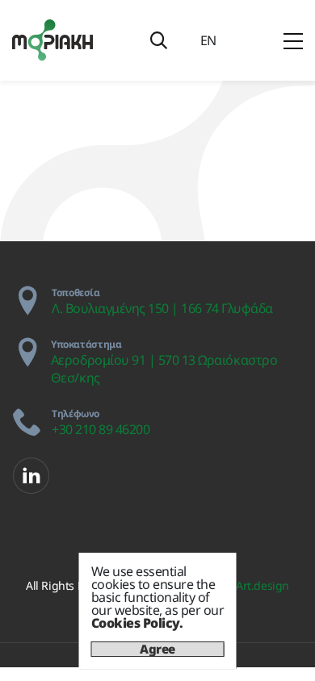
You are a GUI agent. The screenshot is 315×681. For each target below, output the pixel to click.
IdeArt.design (254, 585)
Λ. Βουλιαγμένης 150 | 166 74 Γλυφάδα (162, 308)
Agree (157, 649)
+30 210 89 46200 (100, 429)
